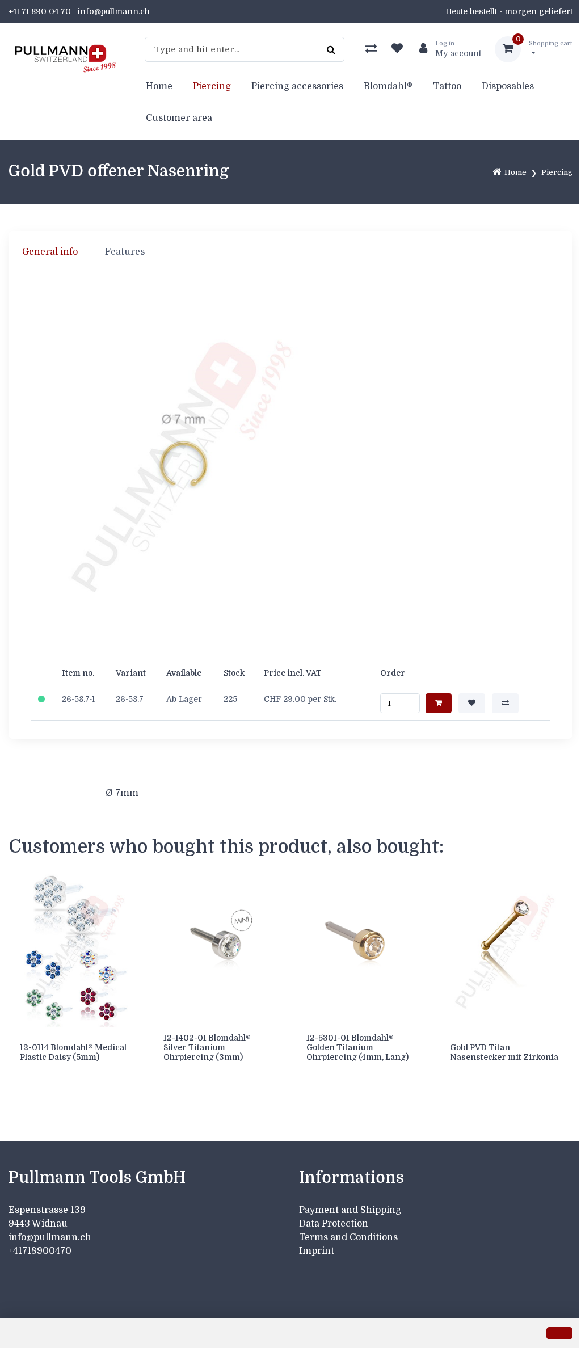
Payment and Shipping (350, 1210)
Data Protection (333, 1224)
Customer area (179, 118)
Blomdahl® (388, 86)
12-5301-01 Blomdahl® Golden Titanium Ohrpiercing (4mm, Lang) (357, 1047)
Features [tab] (125, 252)
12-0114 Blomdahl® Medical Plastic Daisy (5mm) (73, 1052)
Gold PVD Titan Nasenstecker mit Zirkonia (504, 1052)
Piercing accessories (297, 86)
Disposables (508, 86)
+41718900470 (40, 1251)
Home (159, 86)
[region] (290, 251)
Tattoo (447, 86)
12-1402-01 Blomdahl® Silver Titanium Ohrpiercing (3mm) (207, 1047)
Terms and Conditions (348, 1237)
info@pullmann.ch (51, 1237)
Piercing (212, 86)
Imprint (316, 1251)
